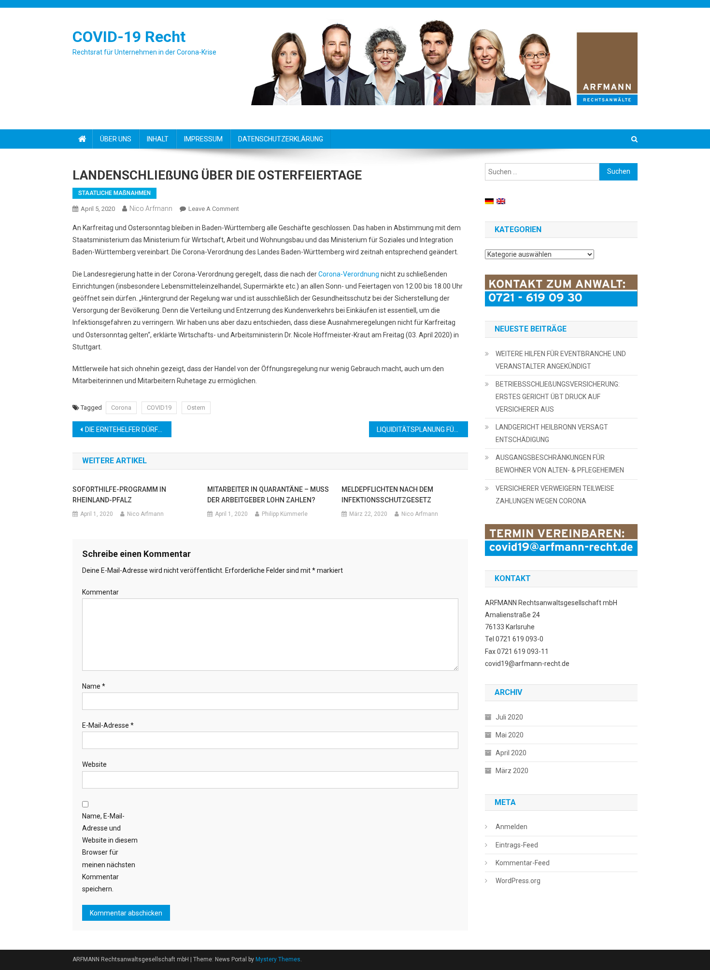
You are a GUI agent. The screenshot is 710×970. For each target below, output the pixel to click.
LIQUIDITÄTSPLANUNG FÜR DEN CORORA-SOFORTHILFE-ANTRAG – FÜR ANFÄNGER (422, 429)
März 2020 (512, 771)
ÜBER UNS (115, 139)
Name (93, 686)
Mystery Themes (278, 959)
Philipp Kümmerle (285, 514)
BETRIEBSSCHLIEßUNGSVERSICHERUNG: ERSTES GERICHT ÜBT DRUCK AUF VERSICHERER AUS (558, 396)
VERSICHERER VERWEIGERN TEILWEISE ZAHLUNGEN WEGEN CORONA (555, 495)
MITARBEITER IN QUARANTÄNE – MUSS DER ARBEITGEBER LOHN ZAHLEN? (268, 494)
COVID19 (159, 407)
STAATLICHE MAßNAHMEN (114, 193)
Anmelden (511, 827)
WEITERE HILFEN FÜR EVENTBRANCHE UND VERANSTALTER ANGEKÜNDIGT (561, 360)
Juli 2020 (509, 717)
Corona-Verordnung (348, 274)
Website (94, 764)
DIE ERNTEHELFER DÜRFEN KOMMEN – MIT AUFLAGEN (128, 429)
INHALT (158, 139)
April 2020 (511, 753)
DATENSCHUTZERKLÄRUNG (280, 139)
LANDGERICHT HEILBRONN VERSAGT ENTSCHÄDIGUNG (552, 433)
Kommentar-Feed (523, 863)
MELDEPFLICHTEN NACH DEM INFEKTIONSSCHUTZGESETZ (387, 494)
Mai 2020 (510, 735)
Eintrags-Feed (517, 845)
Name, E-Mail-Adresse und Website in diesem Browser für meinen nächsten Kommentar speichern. (110, 852)
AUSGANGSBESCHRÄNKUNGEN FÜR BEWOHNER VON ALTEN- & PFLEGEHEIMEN (560, 464)
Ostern (196, 407)
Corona (121, 407)
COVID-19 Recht (128, 37)
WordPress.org (518, 881)
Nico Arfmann (150, 208)
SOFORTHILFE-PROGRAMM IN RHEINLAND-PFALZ (119, 494)
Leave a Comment (213, 208)
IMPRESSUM (203, 139)
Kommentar (100, 592)
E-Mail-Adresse (108, 725)
